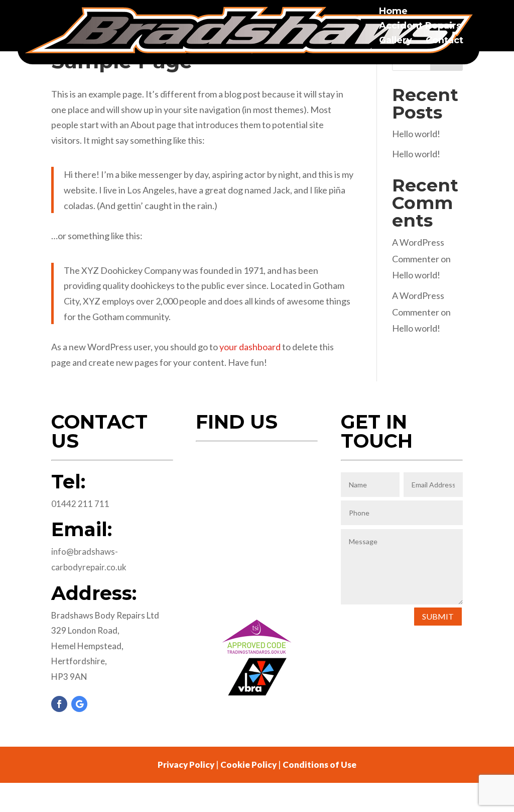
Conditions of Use (319, 764)
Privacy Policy (186, 764)
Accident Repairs (420, 26)
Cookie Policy (248, 764)
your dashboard (250, 346)
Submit (438, 616)
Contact (444, 41)
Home (393, 12)
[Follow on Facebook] (59, 704)
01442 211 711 (80, 503)
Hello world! (416, 133)
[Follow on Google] (79, 704)
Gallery (395, 41)
